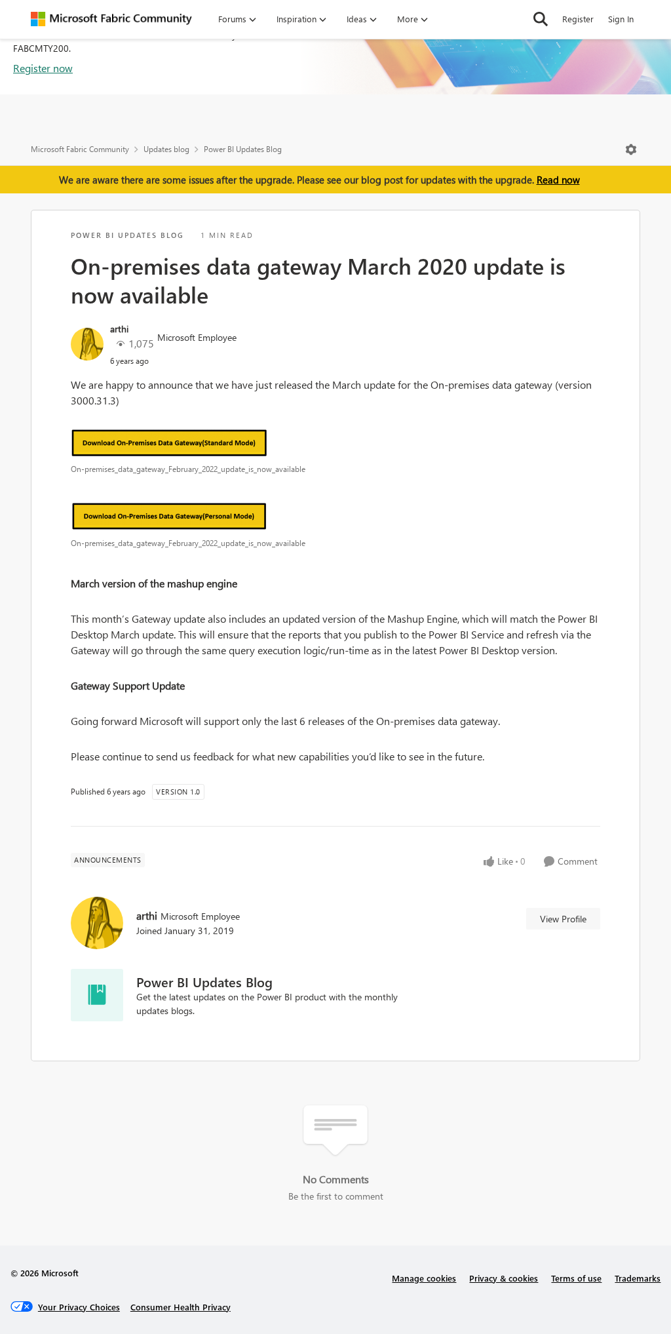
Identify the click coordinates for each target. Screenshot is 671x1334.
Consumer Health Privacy (180, 1306)
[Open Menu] (631, 149)
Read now (558, 179)
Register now (43, 68)
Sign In (621, 18)
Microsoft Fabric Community (80, 149)
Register (578, 18)
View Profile (563, 918)
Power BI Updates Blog (243, 149)
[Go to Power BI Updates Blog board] (97, 995)
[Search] (540, 19)
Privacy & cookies (503, 1278)
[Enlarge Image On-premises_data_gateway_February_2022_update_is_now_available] (335, 442)
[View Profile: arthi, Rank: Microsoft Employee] (87, 344)
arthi (119, 329)
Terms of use (576, 1278)
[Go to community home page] (111, 19)
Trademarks (638, 1278)
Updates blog (166, 149)
